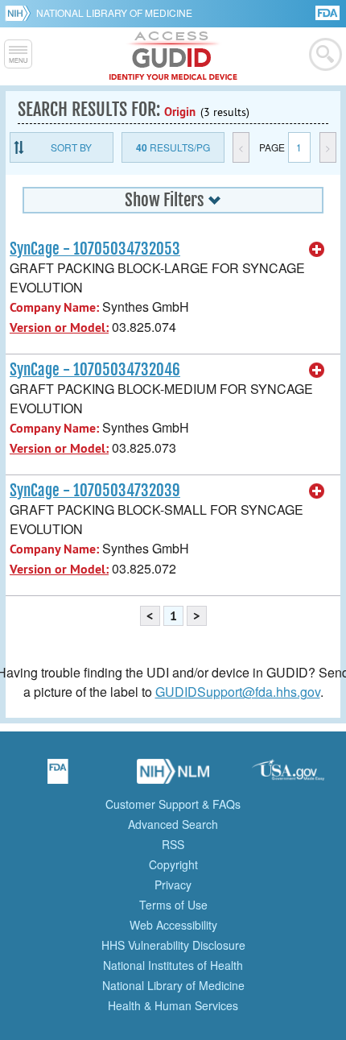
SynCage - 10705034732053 (95, 249)
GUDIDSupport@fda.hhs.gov (237, 691)
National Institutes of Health (173, 965)
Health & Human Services (173, 1005)
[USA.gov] (288, 776)
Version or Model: (59, 327)
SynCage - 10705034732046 (95, 369)
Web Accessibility (173, 925)
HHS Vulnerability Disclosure (173, 945)
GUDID (173, 56)
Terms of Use (173, 905)
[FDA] (328, 12)
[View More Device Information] (317, 250)
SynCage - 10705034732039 (95, 490)
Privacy (173, 884)
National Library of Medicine (114, 12)
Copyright (173, 864)
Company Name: (54, 307)
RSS (173, 844)
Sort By (71, 147)
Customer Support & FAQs (173, 804)
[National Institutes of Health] (20, 13)
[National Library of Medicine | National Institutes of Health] (173, 776)
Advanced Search (173, 824)
